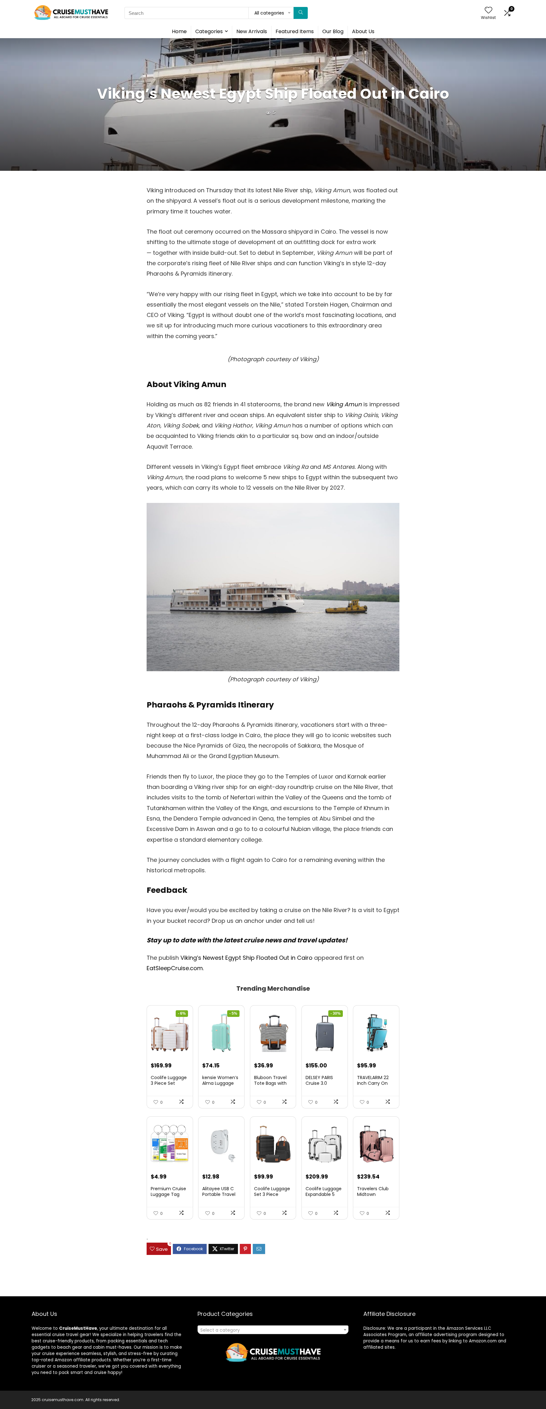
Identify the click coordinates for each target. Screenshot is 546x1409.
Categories (209, 31)
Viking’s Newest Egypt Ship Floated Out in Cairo (246, 958)
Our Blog (332, 31)
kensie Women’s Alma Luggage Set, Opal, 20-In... (220, 1083)
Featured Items (295, 31)
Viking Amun (344, 404)
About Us (363, 31)
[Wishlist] (488, 10)
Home (179, 31)
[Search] (301, 13)
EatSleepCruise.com (175, 968)
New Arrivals (251, 31)
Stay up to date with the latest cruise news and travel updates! (247, 940)
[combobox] (273, 1329)
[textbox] (273, 1330)
